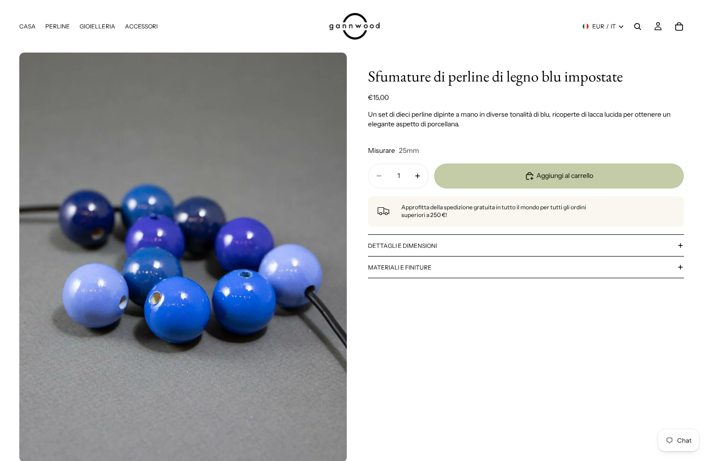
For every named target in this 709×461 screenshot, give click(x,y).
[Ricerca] (637, 26)
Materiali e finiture (400, 267)
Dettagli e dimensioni (402, 245)
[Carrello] (679, 26)
